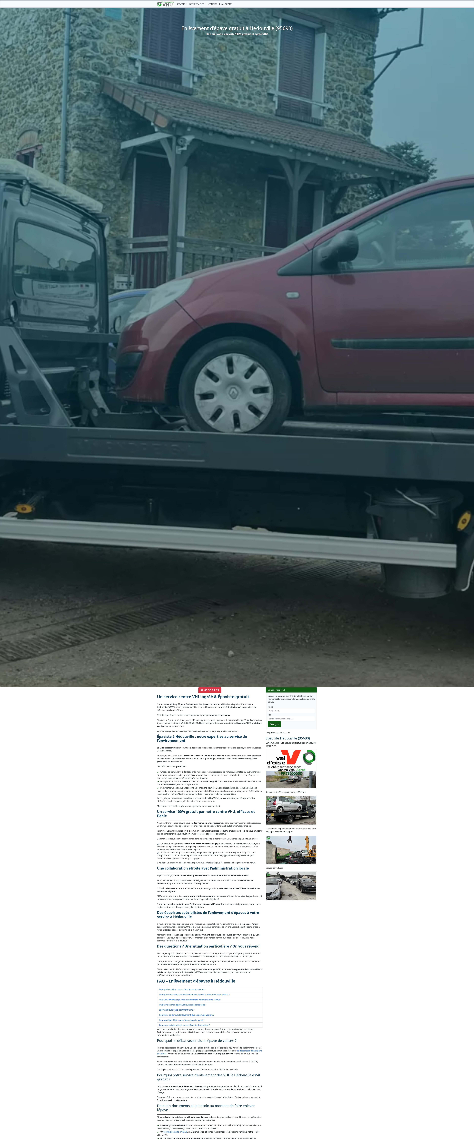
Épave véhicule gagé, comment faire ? (176, 1009)
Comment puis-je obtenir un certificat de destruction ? (184, 1025)
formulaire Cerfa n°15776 (175, 1131)
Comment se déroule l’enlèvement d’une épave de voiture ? (186, 1015)
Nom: (270, 706)
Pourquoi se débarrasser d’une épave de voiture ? (182, 989)
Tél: (269, 714)
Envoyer (274, 724)
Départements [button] (197, 4)
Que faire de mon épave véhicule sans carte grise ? (182, 1004)
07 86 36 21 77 (209, 690)
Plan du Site (225, 4)
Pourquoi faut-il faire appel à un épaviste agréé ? (181, 1020)
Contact (212, 4)
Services (181, 4)
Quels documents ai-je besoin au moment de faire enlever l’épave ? (190, 999)
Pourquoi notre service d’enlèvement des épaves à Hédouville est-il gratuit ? (194, 994)
